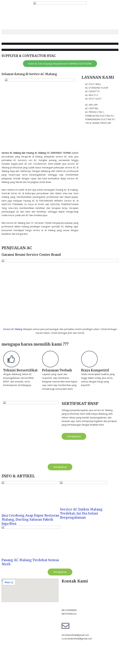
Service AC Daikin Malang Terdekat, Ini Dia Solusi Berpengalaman (81, 513)
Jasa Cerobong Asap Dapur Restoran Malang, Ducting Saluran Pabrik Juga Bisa (30, 519)
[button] (60, 31)
